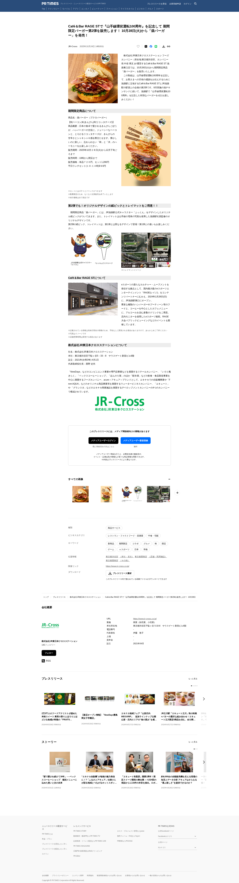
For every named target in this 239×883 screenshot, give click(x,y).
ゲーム (111, 549)
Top (43, 8)
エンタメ (85, 8)
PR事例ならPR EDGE (125, 841)
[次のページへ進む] (177, 493)
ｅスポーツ (124, 549)
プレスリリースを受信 (157, 3)
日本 (136, 549)
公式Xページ (162, 842)
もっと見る (192, 679)
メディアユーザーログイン (103, 440)
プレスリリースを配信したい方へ (54, 849)
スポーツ (160, 8)
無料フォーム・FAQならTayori (128, 836)
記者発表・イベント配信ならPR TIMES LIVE (89, 841)
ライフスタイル (127, 8)
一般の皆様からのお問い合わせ (160, 875)
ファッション (112, 8)
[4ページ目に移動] (195, 685)
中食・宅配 (153, 535)
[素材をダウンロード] (163, 46)
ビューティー (97, 8)
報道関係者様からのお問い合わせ (109, 875)
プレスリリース (59, 597)
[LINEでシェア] (156, 46)
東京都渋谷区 (112, 556)
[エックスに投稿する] (146, 46)
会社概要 (45, 875)
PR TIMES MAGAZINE (81, 846)
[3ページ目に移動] (194, 685)
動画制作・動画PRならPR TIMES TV (86, 836)
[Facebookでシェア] (151, 46)
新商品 (111, 543)
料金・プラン (47, 839)
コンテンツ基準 (78, 875)
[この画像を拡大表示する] (80, 494)
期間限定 (123, 543)
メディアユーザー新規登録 (135, 440)
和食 (146, 549)
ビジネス (141, 8)
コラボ (135, 543)
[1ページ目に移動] (169, 479)
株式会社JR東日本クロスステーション (85, 597)
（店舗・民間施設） (157, 556)
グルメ (150, 8)
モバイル (66, 8)
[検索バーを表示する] (195, 4)
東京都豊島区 (141, 556)
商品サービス (114, 528)
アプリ (76, 8)
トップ (46, 597)
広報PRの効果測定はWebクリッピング (87, 851)
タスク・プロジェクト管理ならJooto (130, 831)
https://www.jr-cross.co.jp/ (117, 566)
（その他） (124, 560)
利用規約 (90, 875)
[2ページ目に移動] (170, 479)
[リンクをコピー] (168, 46)
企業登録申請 (175, 3)
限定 (164, 543)
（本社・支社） (126, 556)
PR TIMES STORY (79, 831)
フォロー (49, 653)
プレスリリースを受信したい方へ (54, 844)
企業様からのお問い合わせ (135, 875)
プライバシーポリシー (60, 875)
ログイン (187, 3)
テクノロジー (53, 8)
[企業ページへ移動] (50, 626)
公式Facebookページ (166, 831)
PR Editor (76, 856)
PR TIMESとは (47, 834)
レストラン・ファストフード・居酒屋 (125, 535)
